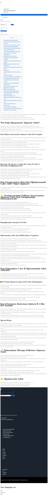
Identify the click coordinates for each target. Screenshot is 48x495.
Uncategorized (4, 26)
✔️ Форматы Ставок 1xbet (9, 87)
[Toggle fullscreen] (3, 492)
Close (1, 490)
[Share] (2, 492)
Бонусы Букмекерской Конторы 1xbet (11, 90)
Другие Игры (6, 70)
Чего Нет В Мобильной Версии (10, 106)
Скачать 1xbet (6, 105)
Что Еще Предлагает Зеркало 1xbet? (11, 40)
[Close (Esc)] (0, 492)
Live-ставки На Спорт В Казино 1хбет (11, 78)
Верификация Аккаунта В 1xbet (10, 56)
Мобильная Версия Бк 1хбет (9, 95)
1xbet (20, 228)
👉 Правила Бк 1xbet (8, 75)
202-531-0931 (3, 417)
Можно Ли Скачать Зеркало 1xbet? (11, 86)
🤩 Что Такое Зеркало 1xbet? (9, 89)
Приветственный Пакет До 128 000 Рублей (12, 76)
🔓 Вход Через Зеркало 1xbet (9, 103)
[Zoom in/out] (4, 492)
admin (6, 30)
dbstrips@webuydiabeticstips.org (7, 419)
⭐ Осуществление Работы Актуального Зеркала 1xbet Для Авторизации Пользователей (12, 53)
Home (1, 26)
